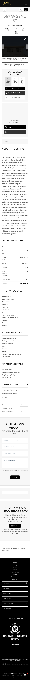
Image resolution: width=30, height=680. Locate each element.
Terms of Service (16, 472)
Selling (15, 567)
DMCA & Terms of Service (19, 675)
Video (15, 574)
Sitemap (15, 678)
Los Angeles (24, 283)
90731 (20, 25)
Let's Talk (15, 579)
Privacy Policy (6, 675)
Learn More (17, 66)
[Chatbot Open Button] (25, 675)
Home (15, 562)
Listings (15, 565)
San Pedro (11, 25)
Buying (15, 569)
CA (17, 25)
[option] (8, 81)
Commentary (15, 577)
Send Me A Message (15, 618)
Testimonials (15, 572)
